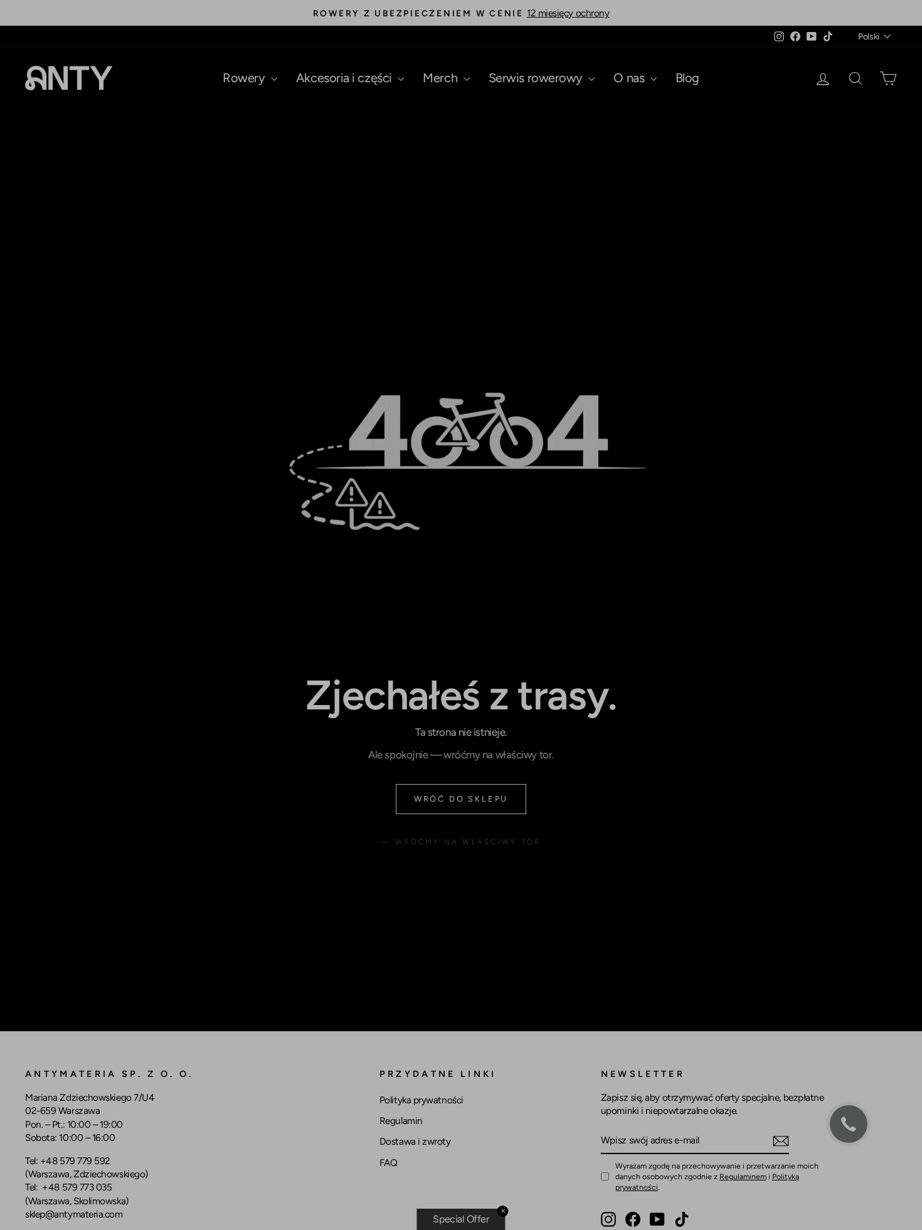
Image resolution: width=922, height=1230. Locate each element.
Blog (687, 77)
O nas (630, 77)
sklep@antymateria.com (74, 1214)
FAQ (388, 1163)
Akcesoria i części (345, 77)
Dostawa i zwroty (415, 1141)
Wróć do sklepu (461, 798)
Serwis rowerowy (537, 77)
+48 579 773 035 (77, 1187)
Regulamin (401, 1121)
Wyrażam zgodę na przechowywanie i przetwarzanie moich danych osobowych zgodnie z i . (717, 1176)
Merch (441, 77)
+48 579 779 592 (75, 1161)
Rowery (245, 77)
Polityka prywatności (421, 1100)
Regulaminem (742, 1176)
